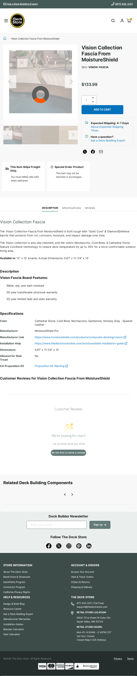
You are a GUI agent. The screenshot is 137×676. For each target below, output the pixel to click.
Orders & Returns (80, 582)
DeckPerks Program (14, 582)
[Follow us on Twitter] (58, 546)
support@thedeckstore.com (92, 606)
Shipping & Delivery (81, 587)
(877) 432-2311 (124, 4)
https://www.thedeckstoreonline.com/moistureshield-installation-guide (80, 343)
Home (4, 39)
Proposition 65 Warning (50, 366)
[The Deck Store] (17, 20)
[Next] (71, 81)
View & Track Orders (82, 576)
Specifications (71, 208)
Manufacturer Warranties (16, 619)
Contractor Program (14, 587)
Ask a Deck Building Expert (22, 4)
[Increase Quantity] (92, 97)
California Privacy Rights (16, 592)
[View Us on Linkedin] (89, 546)
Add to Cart (102, 109)
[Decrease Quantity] (92, 102)
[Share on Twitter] (85, 151)
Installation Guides (13, 624)
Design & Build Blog (14, 603)
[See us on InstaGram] (68, 546)
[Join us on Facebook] (48, 546)
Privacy (118, 658)
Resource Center (12, 608)
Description (50, 207)
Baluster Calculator (13, 629)
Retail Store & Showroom (16, 576)
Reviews (90, 208)
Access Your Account (82, 571)
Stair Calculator (11, 634)
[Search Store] (113, 21)
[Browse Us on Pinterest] (79, 546)
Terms (130, 658)
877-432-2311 (84, 603)
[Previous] (9, 81)
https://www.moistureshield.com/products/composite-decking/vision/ (79, 337)
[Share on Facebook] (93, 151)
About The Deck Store (15, 571)
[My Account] (122, 21)
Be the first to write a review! (68, 452)
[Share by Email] (101, 151)
